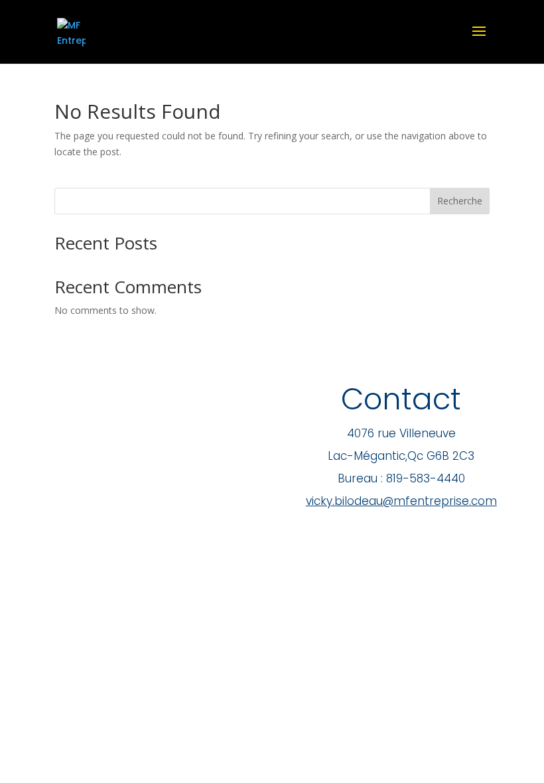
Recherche (459, 200)
